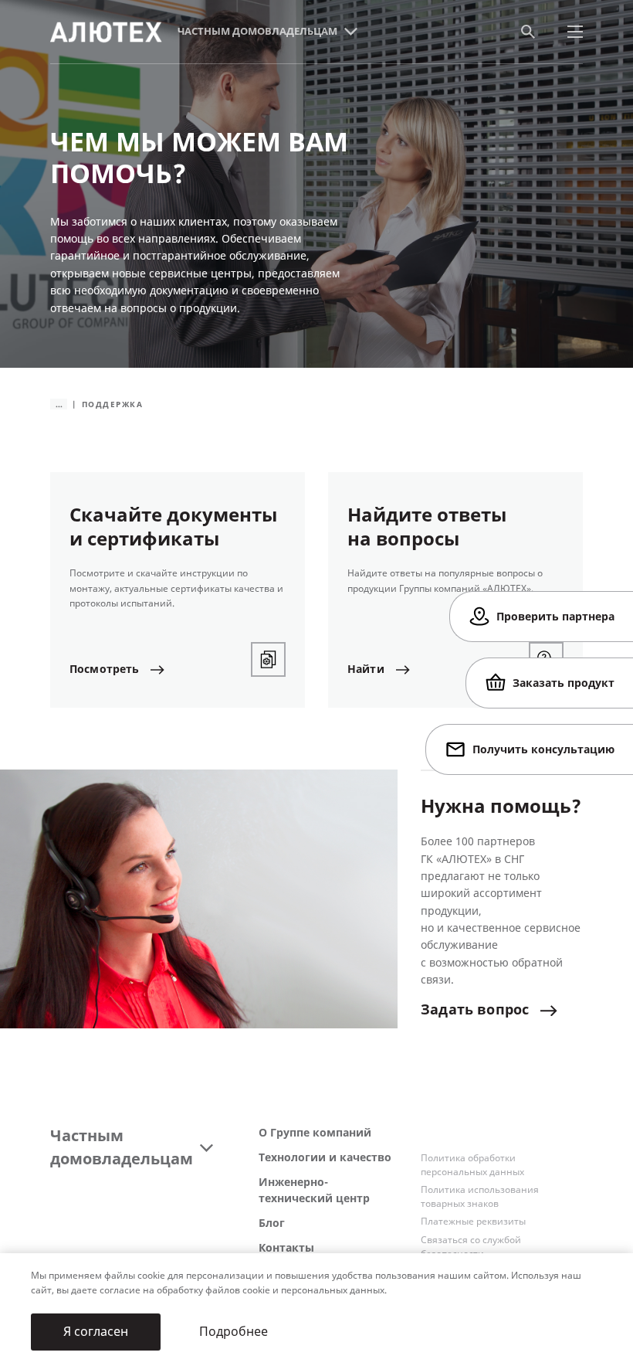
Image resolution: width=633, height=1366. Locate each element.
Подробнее (233, 1332)
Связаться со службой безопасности (471, 1247)
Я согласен (95, 1332)
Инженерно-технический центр (314, 1190)
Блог (272, 1223)
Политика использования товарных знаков (480, 1197)
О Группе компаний (315, 1133)
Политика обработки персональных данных (472, 1165)
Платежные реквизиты (473, 1221)
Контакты (286, 1248)
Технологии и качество (325, 1158)
